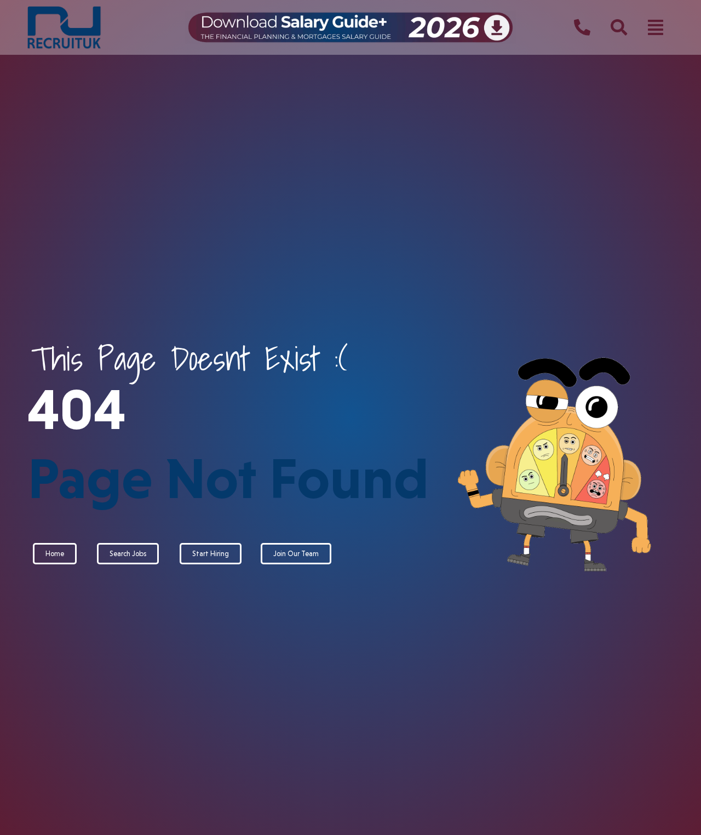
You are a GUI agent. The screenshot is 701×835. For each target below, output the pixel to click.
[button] (655, 27)
